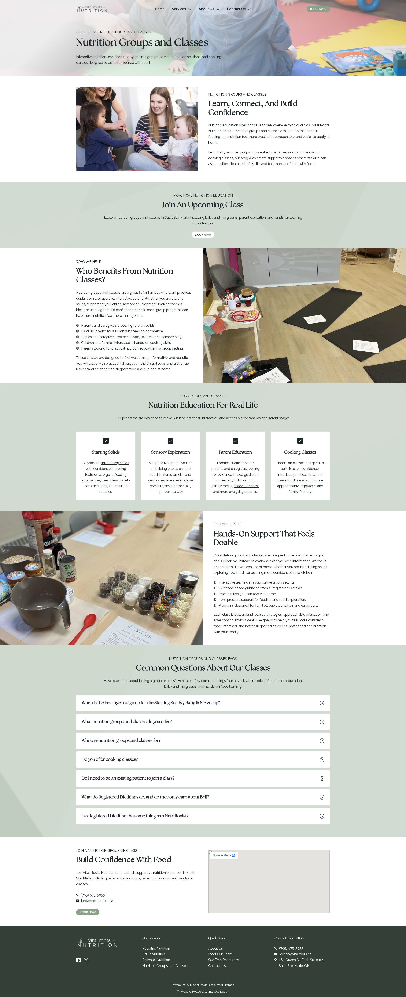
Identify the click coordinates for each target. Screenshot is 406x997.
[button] (203, 703)
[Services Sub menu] (189, 9)
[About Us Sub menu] (217, 9)
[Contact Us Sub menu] (249, 9)
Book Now (318, 9)
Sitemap (229, 984)
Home (160, 9)
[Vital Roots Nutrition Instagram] (86, 960)
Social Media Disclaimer (206, 984)
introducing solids (115, 463)
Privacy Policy (180, 984)
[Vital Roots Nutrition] (92, 9)
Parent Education (235, 452)
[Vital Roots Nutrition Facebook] (78, 960)
